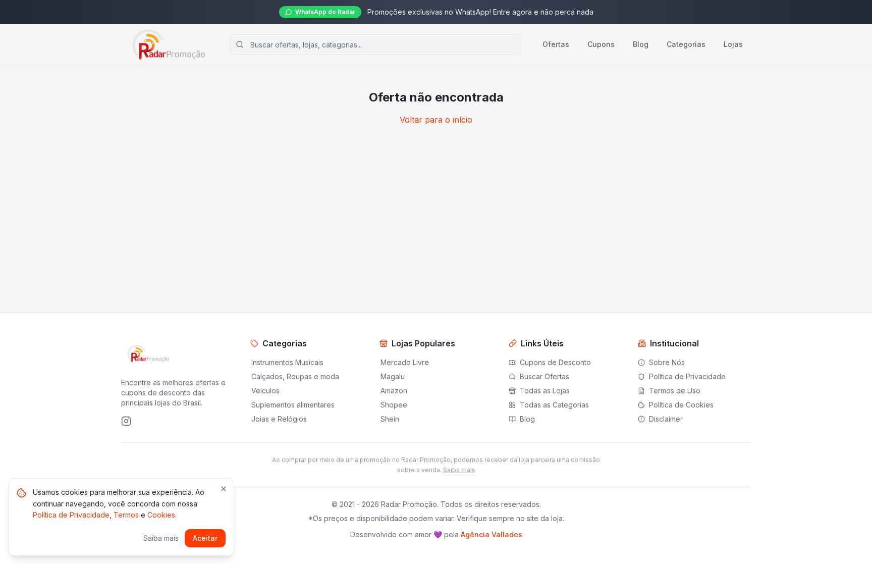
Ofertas (555, 44)
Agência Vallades (491, 534)
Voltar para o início (436, 120)
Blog (640, 44)
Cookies (161, 514)
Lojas (733, 44)
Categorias (686, 44)
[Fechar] (223, 489)
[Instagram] (126, 421)
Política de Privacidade (71, 514)
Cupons (601, 44)
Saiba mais (459, 470)
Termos (126, 514)
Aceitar (205, 538)
